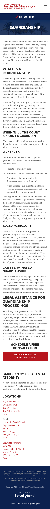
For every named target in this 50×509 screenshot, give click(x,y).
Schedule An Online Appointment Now (25, 356)
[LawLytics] (25, 495)
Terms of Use (15, 504)
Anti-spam (36, 504)
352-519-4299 (26, 16)
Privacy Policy (26, 504)
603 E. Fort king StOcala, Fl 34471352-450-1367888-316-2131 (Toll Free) (11, 407)
